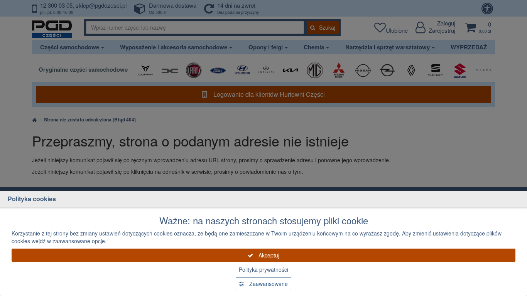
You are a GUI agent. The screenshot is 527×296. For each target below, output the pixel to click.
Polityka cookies (32, 198)
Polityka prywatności (263, 269)
